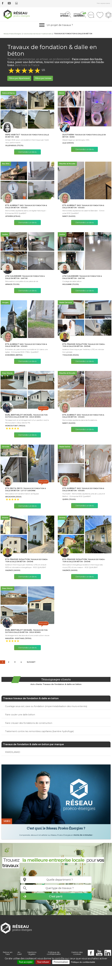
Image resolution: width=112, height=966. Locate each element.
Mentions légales (32, 953)
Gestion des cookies (77, 953)
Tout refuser (43, 962)
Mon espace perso (103, 3)
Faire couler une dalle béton (20, 714)
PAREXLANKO (12, 752)
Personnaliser (61, 962)
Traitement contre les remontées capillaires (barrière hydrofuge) (39, 731)
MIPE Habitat (27, 136)
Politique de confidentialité (54, 953)
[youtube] (9, 3)
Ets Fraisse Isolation (83, 345)
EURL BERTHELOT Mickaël (26, 416)
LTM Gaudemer (25, 277)
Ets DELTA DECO (25, 489)
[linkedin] (16, 3)
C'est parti (55, 896)
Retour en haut (7, 953)
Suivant (31, 662)
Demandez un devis (27, 152)
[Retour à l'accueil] (16, 928)
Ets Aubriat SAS (26, 206)
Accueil (19, 953)
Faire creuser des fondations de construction (28, 723)
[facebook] (2, 3)
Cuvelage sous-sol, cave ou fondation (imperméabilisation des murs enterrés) (46, 706)
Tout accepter (26, 962)
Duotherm (84, 136)
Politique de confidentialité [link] (83, 962)
